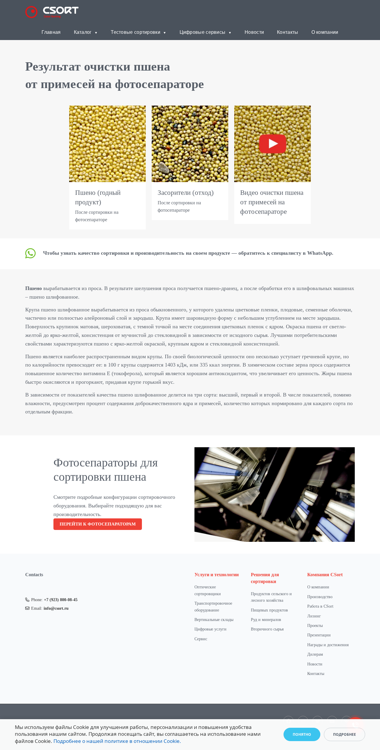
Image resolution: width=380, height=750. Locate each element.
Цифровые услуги (210, 629)
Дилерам (315, 654)
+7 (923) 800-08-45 (60, 600)
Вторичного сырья (267, 629)
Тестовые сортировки (135, 31)
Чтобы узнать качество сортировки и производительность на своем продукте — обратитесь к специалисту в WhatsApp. (188, 253)
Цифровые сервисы (203, 31)
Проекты (315, 625)
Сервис (200, 639)
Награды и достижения (328, 645)
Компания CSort (325, 574)
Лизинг (314, 616)
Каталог (83, 31)
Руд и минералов (266, 619)
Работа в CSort (320, 606)
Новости (254, 31)
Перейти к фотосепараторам (98, 524)
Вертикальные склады (213, 619)
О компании (324, 31)
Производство (319, 597)
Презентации (319, 635)
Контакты (287, 31)
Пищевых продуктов (269, 610)
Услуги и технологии (216, 574)
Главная (51, 31)
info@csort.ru (56, 608)
